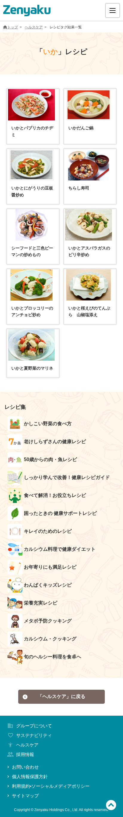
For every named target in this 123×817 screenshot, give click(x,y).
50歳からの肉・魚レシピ (50, 459)
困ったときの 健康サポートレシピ (60, 513)
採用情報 (25, 754)
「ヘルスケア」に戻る (61, 696)
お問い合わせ (25, 766)
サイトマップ (25, 795)
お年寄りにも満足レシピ (50, 567)
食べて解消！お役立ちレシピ (55, 495)
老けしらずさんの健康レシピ (55, 441)
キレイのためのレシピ (48, 531)
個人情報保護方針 (30, 776)
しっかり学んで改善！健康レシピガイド (67, 477)
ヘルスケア (34, 27)
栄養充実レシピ (40, 602)
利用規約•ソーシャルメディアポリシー (51, 786)
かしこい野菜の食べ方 (48, 423)
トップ (12, 27)
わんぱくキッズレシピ (48, 584)
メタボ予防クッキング (48, 620)
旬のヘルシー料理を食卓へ (52, 656)
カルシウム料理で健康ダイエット (60, 549)
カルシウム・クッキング (50, 638)
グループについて (34, 725)
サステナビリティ (34, 735)
